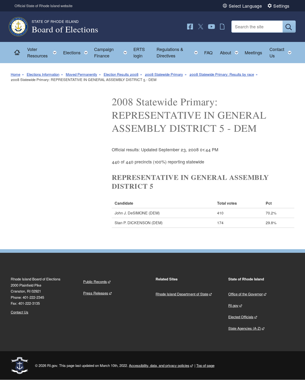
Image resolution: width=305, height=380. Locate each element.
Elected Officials (241, 316)
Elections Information (43, 74)
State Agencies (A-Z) (244, 328)
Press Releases (95, 292)
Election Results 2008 (121, 74)
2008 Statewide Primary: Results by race (221, 74)
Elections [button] (77, 51)
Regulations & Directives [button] (179, 52)
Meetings (253, 52)
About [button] (230, 51)
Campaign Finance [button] (112, 52)
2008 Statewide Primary (164, 74)
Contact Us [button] (281, 52)
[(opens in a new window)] (190, 26)
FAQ (208, 52)
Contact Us (19, 311)
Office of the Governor (245, 293)
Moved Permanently (81, 74)
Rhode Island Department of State (182, 293)
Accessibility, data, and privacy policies (159, 365)
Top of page (205, 365)
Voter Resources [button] (43, 52)
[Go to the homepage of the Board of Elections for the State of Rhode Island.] (21, 26)
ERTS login (139, 52)
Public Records (95, 281)
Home (15, 74)
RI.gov (233, 305)
